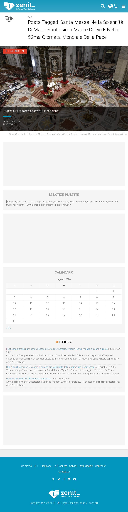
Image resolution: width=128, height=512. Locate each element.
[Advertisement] (64, 164)
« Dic (8, 328)
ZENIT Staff (9, 124)
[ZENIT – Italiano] (36, 6)
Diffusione (46, 465)
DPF (36, 465)
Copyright (100, 465)
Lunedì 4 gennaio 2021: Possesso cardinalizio (28, 378)
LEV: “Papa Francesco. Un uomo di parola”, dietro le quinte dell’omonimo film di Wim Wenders (52, 367)
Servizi (72, 465)
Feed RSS (65, 342)
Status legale (86, 465)
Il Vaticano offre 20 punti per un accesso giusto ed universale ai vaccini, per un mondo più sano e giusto (57, 349)
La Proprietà (60, 465)
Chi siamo (26, 465)
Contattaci (64, 471)
